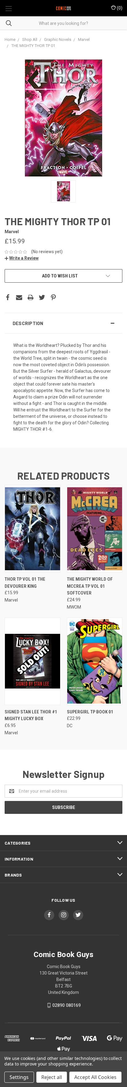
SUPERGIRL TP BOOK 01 (90, 712)
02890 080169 (66, 1005)
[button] (63, 323)
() (119, 8)
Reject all (51, 1077)
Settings (19, 1077)
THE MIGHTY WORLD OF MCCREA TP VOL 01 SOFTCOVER (90, 586)
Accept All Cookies (95, 1077)
